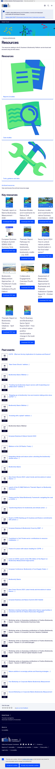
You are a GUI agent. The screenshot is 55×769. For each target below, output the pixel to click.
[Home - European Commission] (6, 5)
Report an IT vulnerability (8, 747)
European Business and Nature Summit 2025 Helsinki (26, 600)
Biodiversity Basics (15, 467)
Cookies (36, 747)
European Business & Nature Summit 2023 (22, 436)
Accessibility (5, 730)
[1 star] (3, 708)
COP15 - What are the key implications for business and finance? (30, 354)
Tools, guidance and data (11, 178)
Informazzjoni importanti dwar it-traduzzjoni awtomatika (30, 17)
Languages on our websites (24, 747)
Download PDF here (9, 221)
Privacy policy (43, 747)
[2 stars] (4, 708)
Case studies (7, 137)
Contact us (39, 744)
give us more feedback (22, 708)
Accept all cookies (12, 765)
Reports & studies (9, 97)
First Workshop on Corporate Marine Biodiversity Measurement (29, 681)
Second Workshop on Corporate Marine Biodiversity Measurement (30, 692)
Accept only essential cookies (30, 765)
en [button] (44, 5)
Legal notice (5, 750)
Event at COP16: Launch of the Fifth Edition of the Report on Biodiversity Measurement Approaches (28, 559)
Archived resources (8, 185)
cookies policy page (27, 759)
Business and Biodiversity (9, 38)
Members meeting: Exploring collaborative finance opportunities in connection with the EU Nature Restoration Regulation (30, 611)
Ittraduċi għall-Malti (10, 17)
